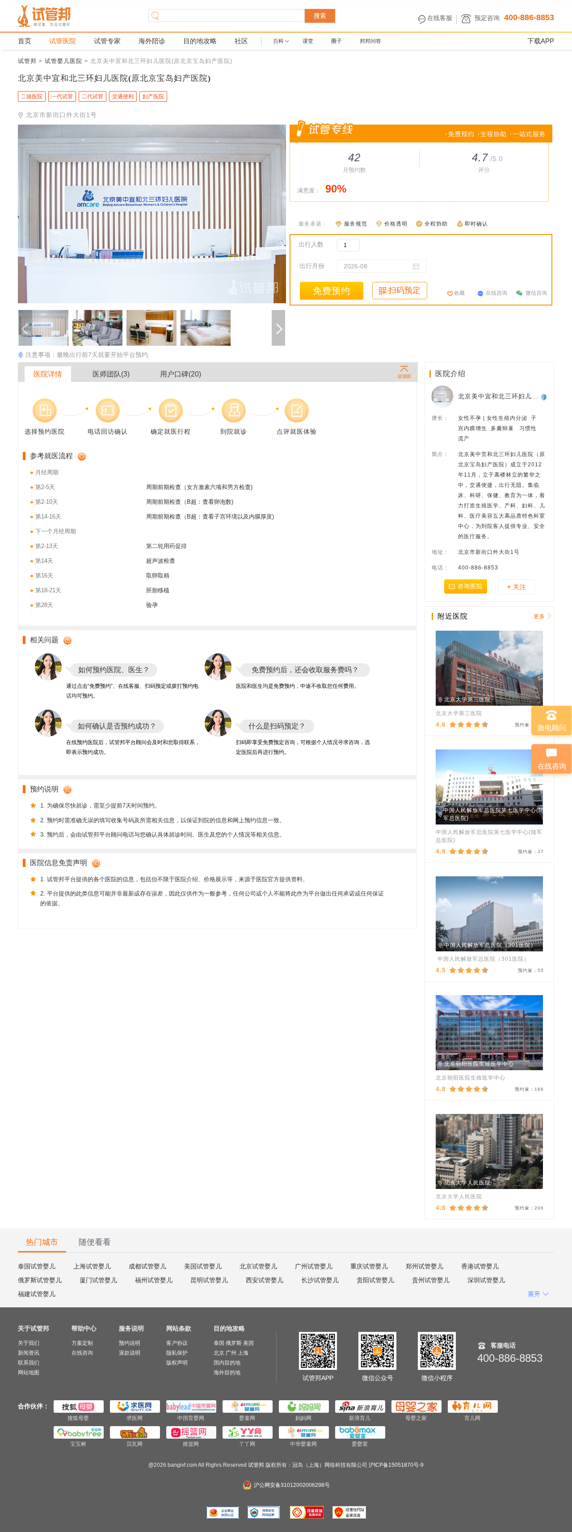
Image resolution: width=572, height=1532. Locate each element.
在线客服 (439, 17)
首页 (24, 41)
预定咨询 (487, 17)
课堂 (308, 41)
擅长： (440, 418)
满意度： (308, 190)
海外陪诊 (152, 41)
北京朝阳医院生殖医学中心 (470, 1078)
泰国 (219, 1343)
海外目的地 (227, 1372)
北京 (219, 1353)
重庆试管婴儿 (369, 1266)
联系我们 (28, 1363)
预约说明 (129, 1343)
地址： (440, 552)
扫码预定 (404, 290)
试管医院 (62, 41)
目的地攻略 (200, 41)
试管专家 (107, 41)
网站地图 (28, 1372)
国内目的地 (227, 1363)
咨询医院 (470, 586)
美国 (248, 1343)
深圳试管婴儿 (486, 1280)
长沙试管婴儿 (320, 1280)
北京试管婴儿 (258, 1266)
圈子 (336, 41)
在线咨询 (496, 293)
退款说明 (129, 1353)
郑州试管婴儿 (424, 1266)
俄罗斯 (234, 1343)
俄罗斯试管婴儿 (40, 1280)
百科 (278, 41)
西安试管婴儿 (264, 1280)
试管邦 (27, 61)
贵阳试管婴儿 (375, 1280)
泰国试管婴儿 (36, 1266)
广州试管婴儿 (313, 1266)
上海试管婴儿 (92, 1266)
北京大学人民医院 (459, 1196)
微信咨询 (536, 293)
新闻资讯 (28, 1353)
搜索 (320, 15)
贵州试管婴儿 (431, 1280)
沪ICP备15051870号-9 (396, 1465)
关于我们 (28, 1343)
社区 (241, 41)
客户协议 (177, 1343)
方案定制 (82, 1343)
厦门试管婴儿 (98, 1280)
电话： (440, 568)
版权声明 (177, 1363)
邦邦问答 (370, 41)
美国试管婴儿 (203, 1266)
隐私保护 (177, 1353)
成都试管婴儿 (147, 1266)
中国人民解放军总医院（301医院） (483, 959)
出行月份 (311, 265)
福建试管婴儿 (36, 1294)
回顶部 (404, 375)
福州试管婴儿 (153, 1280)
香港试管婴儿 (480, 1266)
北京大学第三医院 (459, 713)
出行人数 (311, 244)
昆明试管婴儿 (209, 1280)
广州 (231, 1353)
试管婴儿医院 (63, 61)
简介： (440, 454)
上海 (243, 1353)
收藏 (459, 293)
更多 (539, 616)
